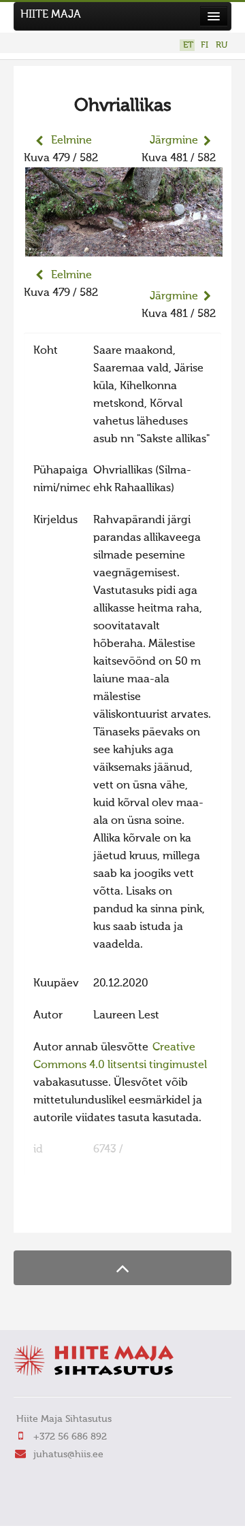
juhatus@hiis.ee (68, 1454)
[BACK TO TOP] (122, 1268)
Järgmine (174, 140)
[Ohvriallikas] (124, 247)
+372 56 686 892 (70, 1437)
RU (221, 45)
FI (204, 45)
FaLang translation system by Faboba (71, 1213)
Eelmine (71, 140)
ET (188, 45)
